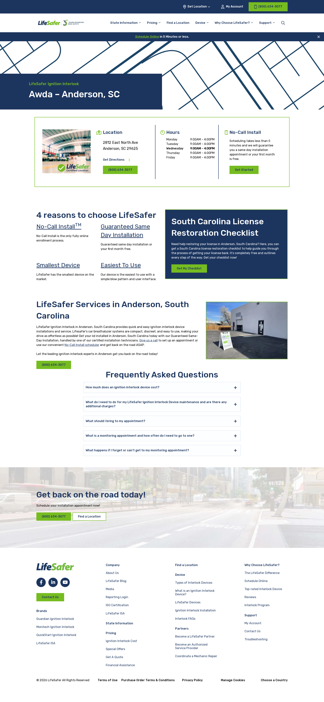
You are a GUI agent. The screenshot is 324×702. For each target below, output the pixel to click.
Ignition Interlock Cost (121, 641)
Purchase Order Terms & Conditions (148, 680)
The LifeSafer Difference (262, 573)
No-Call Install (58, 226)
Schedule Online (147, 36)
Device (200, 23)
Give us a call (148, 340)
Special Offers (115, 649)
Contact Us (50, 597)
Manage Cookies (233, 680)
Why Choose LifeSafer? (232, 23)
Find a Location (178, 23)
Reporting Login (117, 597)
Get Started (244, 170)
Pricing (152, 23)
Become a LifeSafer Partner (195, 636)
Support (250, 615)
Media (110, 589)
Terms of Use (108, 680)
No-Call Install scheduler (81, 345)
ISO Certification (117, 605)
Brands (41, 611)
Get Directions (113, 159)
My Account (234, 6)
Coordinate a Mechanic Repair (196, 656)
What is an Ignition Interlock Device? (194, 592)
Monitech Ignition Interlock (55, 627)
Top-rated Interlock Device (263, 589)
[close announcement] (318, 36)
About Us (112, 573)
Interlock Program (257, 605)
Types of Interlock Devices (193, 582)
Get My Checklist (189, 268)
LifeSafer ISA (45, 643)
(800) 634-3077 (120, 170)
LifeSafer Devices (187, 602)
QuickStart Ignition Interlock (56, 635)
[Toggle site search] (283, 22)
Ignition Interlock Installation (195, 610)
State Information (124, 23)
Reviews (250, 597)
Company (113, 565)
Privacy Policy (192, 680)
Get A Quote (114, 657)
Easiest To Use (121, 265)
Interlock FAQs (185, 618)
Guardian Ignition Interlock (55, 619)
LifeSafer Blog (116, 581)
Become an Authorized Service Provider (191, 646)
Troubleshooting (256, 639)
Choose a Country (274, 680)
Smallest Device (58, 265)
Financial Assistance (120, 665)
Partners (182, 628)
